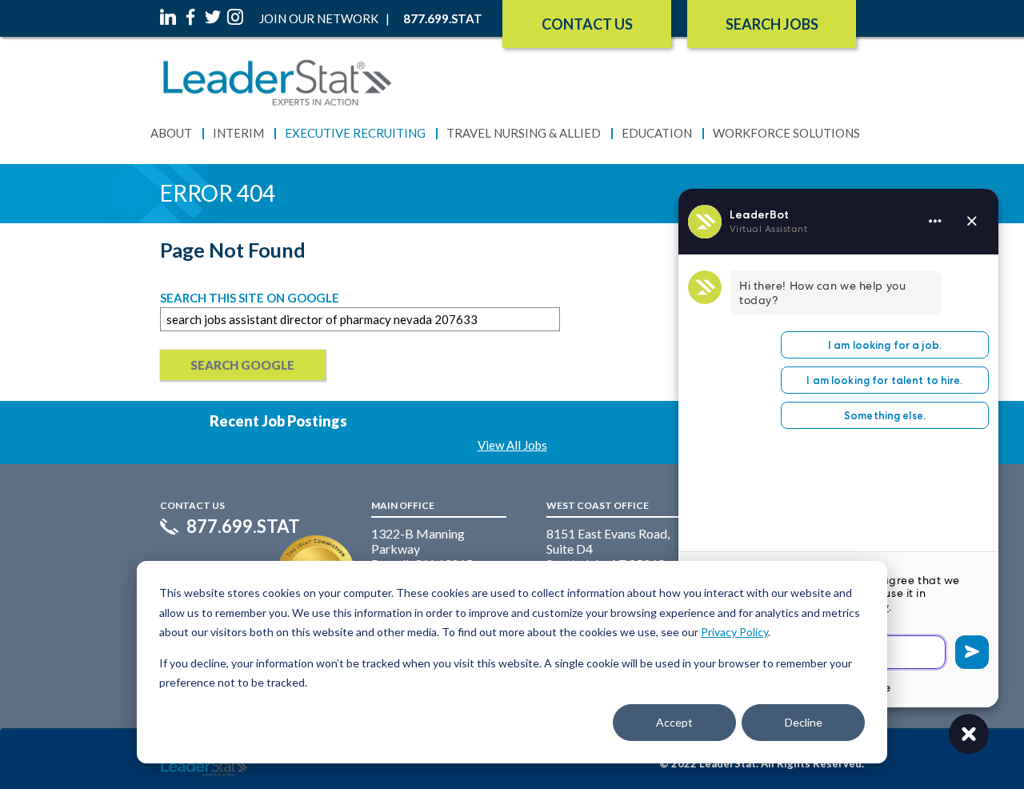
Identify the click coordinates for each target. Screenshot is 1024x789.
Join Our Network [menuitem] (318, 18)
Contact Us (587, 24)
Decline (803, 722)
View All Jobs (512, 445)
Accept (674, 722)
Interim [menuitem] (238, 133)
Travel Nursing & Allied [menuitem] (523, 133)
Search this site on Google (249, 297)
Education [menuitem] (657, 133)
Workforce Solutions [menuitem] (786, 133)
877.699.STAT (243, 526)
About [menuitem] (171, 133)
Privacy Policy (734, 632)
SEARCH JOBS (772, 24)
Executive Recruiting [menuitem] (355, 133)
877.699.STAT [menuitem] (442, 18)
